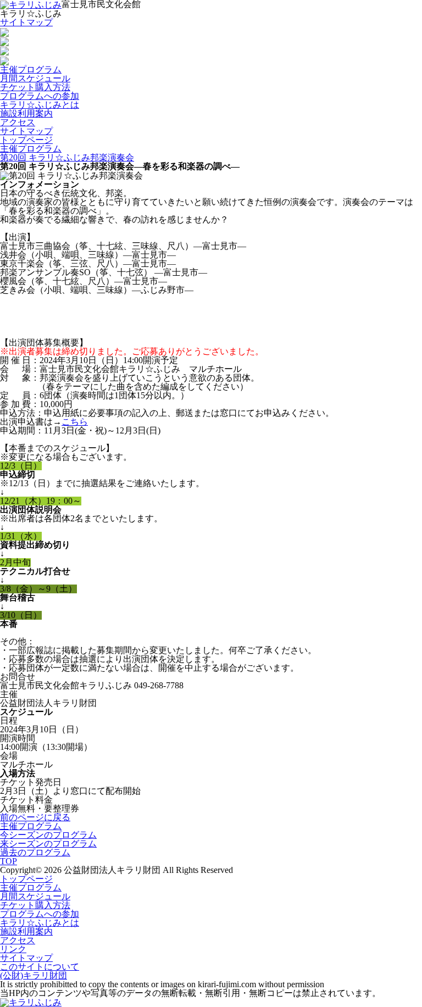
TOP (8, 861)
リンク (13, 949)
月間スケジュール (35, 78)
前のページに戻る (35, 817)
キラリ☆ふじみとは (39, 104)
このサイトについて (39, 966)
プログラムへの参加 (39, 96)
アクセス (17, 122)
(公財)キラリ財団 (33, 975)
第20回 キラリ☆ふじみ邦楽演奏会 (67, 157)
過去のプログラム (35, 852)
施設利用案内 (26, 113)
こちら (75, 421)
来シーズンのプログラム (48, 843)
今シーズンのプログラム (48, 834)
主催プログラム (31, 69)
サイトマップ (26, 22)
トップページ (26, 139)
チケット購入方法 (35, 87)
